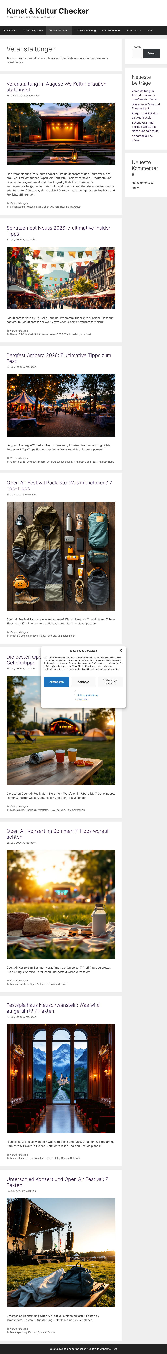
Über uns (132, 30)
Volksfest (86, 334)
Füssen (49, 1158)
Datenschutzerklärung (87, 695)
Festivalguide (17, 809)
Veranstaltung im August (67, 206)
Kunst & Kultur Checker (48, 10)
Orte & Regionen (33, 30)
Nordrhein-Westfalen (37, 809)
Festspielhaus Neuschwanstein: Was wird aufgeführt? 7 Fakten (53, 1008)
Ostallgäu (75, 1158)
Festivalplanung (18, 1332)
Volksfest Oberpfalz (85, 461)
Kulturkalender (34, 206)
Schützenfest (25, 334)
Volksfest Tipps (105, 461)
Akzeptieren (56, 681)
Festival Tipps (37, 635)
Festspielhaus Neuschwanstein (27, 1158)
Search (136, 47)
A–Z (150, 30)
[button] (121, 651)
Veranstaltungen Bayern (60, 461)
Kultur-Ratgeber (111, 30)
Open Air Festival (47, 1332)
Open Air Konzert (39, 984)
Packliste (51, 635)
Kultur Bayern (61, 1158)
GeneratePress (108, 1348)
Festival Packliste (19, 984)
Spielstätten (10, 30)
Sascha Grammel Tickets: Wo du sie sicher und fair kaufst (145, 127)
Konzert (32, 1332)
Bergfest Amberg (36, 461)
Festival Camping (19, 635)
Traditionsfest (71, 334)
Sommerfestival (58, 984)
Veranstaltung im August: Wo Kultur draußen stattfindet (144, 95)
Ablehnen (83, 681)
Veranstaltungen (58, 30)
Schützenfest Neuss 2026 (48, 334)
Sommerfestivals (76, 809)
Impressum (82, 699)
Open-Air (48, 206)
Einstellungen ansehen (110, 682)
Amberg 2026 (17, 461)
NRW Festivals (57, 809)
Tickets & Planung (85, 30)
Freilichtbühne (17, 206)
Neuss (13, 334)
